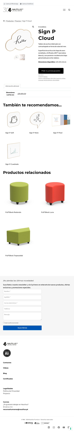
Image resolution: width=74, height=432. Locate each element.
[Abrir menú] (64, 10)
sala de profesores (48, 80)
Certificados (8, 379)
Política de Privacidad (11, 391)
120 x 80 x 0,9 (22, 94)
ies (61, 78)
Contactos (7, 363)
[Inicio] (4, 21)
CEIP (51, 78)
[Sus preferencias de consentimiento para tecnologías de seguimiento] (70, 428)
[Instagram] (54, 427)
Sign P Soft (9, 133)
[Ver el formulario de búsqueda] (69, 10)
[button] (33, 27)
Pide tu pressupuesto (51, 71)
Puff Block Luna (47, 212)
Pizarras (42, 27)
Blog (5, 373)
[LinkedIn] (49, 427)
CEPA (54, 78)
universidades (56, 80)
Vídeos (5, 368)
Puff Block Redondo (13, 212)
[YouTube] (64, 427)
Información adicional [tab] (12, 86)
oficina (63, 78)
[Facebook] (59, 427)
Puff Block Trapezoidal (14, 256)
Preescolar (40, 80)
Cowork (58, 78)
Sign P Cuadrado (12, 164)
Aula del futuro (46, 78)
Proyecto (6, 393)
